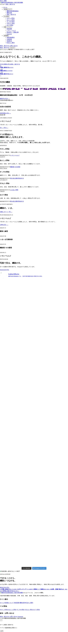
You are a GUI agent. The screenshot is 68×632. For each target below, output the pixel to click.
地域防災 (9, 41)
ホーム (5, 7)
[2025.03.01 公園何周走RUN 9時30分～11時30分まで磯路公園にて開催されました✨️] (8, 482)
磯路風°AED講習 (15, 167)
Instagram (9, 34)
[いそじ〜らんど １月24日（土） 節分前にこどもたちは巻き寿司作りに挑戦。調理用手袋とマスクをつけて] (8, 531)
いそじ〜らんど (15, 155)
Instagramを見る (4, 269)
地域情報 (6, 35)
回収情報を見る (5, 113)
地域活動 (9, 29)
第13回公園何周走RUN (17, 178)
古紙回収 (9, 39)
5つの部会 (6, 16)
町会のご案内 (11, 42)
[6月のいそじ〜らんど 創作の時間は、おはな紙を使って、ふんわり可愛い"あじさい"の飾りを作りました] (25, 375)
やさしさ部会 (11, 18)
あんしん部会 (11, 20)
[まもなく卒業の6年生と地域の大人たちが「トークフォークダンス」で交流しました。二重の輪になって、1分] (42, 486)
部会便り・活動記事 (13, 32)
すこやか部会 (11, 21)
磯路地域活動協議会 (13, 11)
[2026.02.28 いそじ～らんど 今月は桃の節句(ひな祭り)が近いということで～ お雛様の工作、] (25, 483)
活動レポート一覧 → (6, 211)
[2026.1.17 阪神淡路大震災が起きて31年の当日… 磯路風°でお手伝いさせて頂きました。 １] (25, 538)
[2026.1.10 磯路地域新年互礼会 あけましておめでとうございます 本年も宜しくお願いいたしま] (42, 525)
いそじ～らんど (11, 30)
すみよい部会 (11, 23)
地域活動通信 (11, 37)
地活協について (8, 9)
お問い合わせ (14, 45)
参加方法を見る (4, 587)
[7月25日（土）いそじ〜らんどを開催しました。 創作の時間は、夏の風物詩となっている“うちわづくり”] (25, 308)
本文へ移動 (3, 0)
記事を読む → (4, 224)
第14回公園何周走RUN (17, 201)
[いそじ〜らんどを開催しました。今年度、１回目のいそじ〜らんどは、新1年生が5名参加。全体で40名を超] (42, 431)
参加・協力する (10, 4)
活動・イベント (8, 27)
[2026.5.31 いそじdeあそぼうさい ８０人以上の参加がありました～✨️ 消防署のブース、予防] (42, 378)
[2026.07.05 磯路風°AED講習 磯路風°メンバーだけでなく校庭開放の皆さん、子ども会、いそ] (8, 371)
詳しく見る (4, 127)
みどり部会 (10, 25)
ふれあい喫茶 (14, 190)
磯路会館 (9, 12)
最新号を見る (5, 98)
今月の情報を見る (5, 64)
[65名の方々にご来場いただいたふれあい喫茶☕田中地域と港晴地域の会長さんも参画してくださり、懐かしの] (8, 422)
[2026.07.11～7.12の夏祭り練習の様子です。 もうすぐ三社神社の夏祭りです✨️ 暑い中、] (42, 295)
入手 (2, 631)
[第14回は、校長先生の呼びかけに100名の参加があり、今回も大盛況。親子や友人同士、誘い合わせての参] (25, 416)
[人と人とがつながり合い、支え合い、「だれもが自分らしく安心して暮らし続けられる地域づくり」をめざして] (8, 317)
